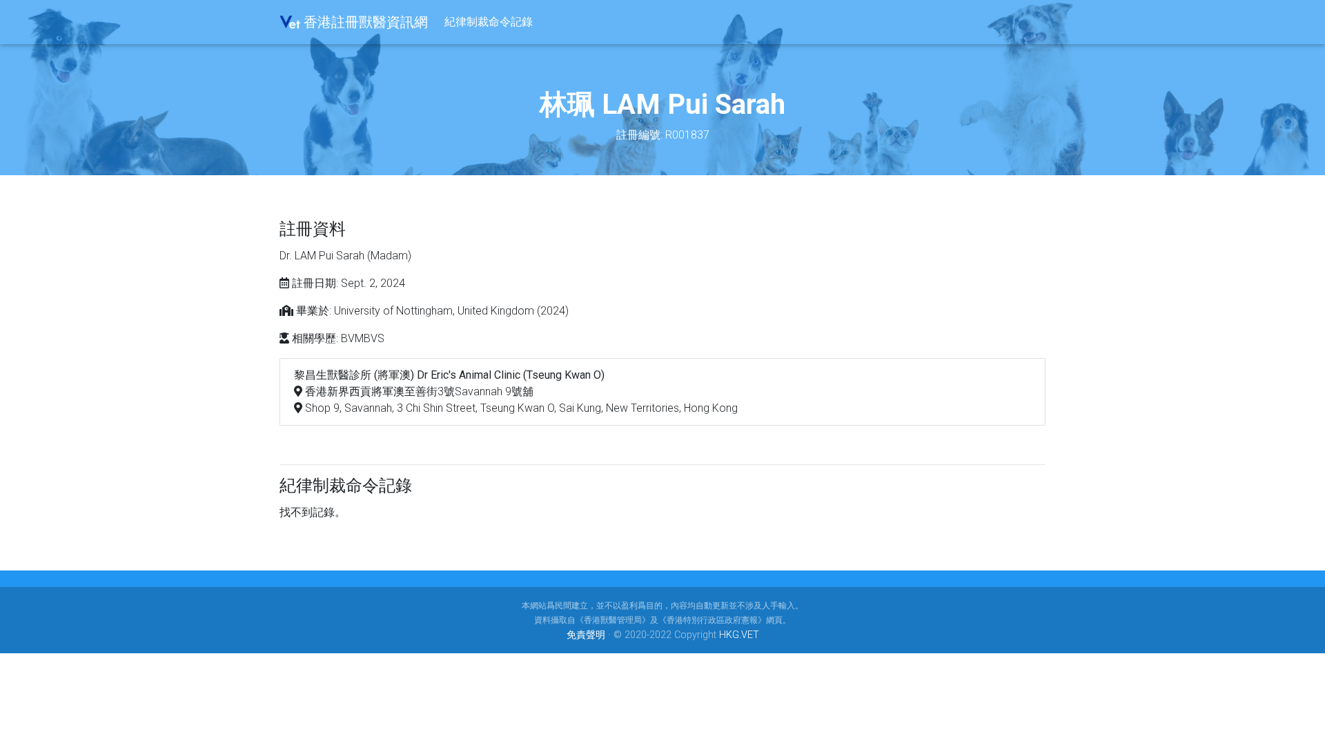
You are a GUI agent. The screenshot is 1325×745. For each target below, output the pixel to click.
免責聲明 (586, 635)
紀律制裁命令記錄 (488, 21)
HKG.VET (739, 635)
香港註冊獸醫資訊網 (364, 22)
